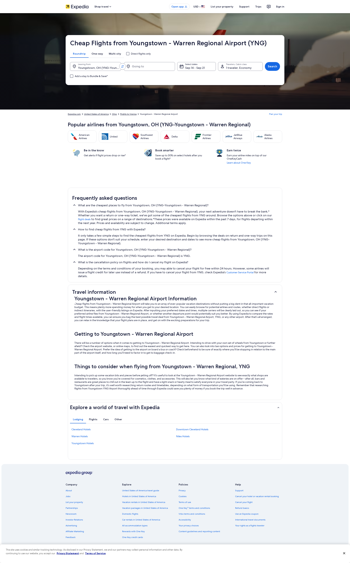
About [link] (69, 490)
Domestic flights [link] (130, 513)
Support (244, 6)
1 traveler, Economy (239, 68)
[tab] (79, 54)
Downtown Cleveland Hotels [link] (192, 429)
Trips (258, 6)
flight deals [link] (84, 219)
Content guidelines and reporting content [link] (199, 531)
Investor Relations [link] (74, 519)
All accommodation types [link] (134, 525)
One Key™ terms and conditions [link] (194, 508)
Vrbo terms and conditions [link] (192, 513)
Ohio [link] (114, 114)
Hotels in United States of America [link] (139, 496)
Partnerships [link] (72, 508)
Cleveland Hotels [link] (81, 429)
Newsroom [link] (71, 513)
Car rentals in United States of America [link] (141, 519)
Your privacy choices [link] (189, 525)
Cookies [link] (182, 496)
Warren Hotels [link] (79, 436)
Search (272, 66)
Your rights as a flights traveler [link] (249, 525)
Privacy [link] (182, 490)
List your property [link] (74, 502)
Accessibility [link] (185, 519)
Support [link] (239, 490)
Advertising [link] (71, 525)
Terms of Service (95, 553)
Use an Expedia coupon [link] (246, 513)
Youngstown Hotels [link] (82, 443)
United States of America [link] (96, 114)
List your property (222, 6)
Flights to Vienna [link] (128, 114)
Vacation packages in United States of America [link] (145, 508)
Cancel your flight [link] (243, 502)
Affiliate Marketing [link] (75, 531)
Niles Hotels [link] (183, 436)
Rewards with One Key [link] (133, 531)
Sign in (280, 6)
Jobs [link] (68, 496)
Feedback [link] (70, 537)
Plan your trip (275, 114)
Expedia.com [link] (74, 114)
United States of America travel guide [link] (140, 490)
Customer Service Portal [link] (240, 272)
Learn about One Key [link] (239, 162)
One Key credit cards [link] (132, 537)
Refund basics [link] (242, 508)
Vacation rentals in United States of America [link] (143, 502)
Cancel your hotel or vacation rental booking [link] (257, 496)
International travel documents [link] (250, 519)
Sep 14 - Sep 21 (195, 68)
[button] (175, 292)
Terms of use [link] (185, 502)
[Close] (344, 553)
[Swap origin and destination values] (122, 66)
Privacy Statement (68, 553)
